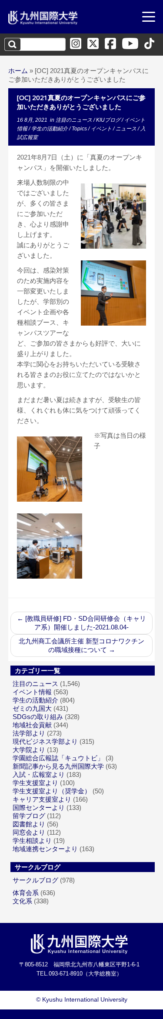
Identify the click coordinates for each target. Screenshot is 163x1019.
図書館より (29, 824)
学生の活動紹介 (50, 129)
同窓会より (29, 832)
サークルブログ (35, 880)
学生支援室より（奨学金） (52, 791)
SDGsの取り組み (38, 716)
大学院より (29, 749)
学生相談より (32, 840)
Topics (80, 129)
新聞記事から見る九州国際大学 (58, 766)
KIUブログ (109, 120)
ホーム (18, 70)
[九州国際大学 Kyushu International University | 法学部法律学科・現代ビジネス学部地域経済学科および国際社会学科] (43, 18)
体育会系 (26, 892)
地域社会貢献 (32, 725)
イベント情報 (32, 692)
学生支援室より (35, 782)
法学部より (29, 733)
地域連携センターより (45, 848)
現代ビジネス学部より (45, 741)
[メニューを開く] (148, 17)
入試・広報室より (39, 774)
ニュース (127, 129)
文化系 (22, 901)
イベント (102, 129)
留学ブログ (29, 815)
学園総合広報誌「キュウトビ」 (58, 758)
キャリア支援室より (42, 799)
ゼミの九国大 (32, 708)
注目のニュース (74, 120)
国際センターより (39, 807)
